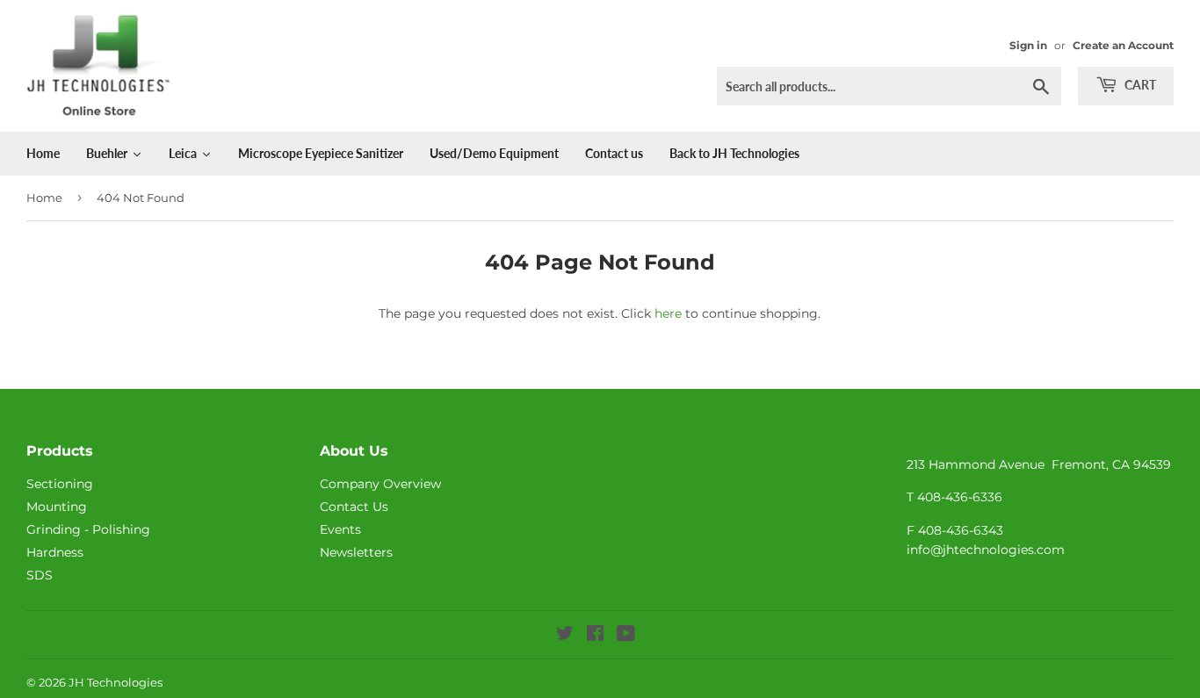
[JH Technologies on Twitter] (565, 636)
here (668, 313)
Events (340, 529)
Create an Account (1123, 45)
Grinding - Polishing (88, 529)
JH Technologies (116, 682)
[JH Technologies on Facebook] (595, 636)
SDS (39, 575)
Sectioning (59, 484)
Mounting (56, 507)
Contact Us (354, 507)
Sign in (1028, 45)
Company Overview (380, 484)
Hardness (54, 552)
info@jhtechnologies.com (986, 550)
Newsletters (356, 552)
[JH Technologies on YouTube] (626, 636)
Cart (1139, 84)
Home (44, 198)
